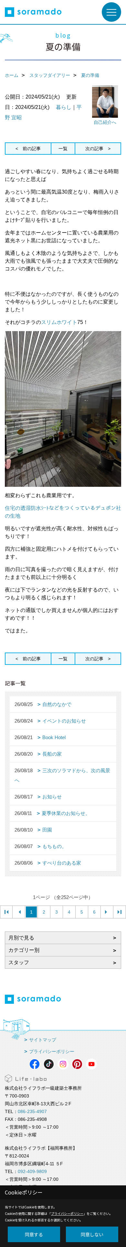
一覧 (63, 148)
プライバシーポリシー (51, 1051)
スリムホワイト (59, 322)
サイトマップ (42, 1039)
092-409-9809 (32, 1171)
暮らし (63, 107)
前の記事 (32, 148)
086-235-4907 (32, 1111)
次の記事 (94, 148)
